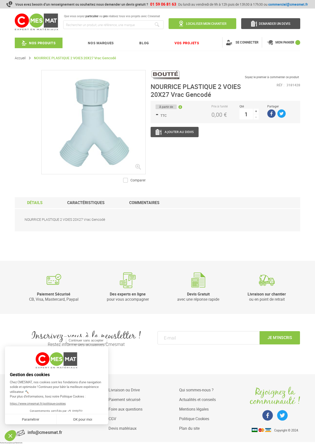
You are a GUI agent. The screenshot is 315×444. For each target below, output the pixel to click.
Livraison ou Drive (124, 390)
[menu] (107, 43)
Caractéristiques (86, 202)
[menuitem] (39, 43)
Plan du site (189, 428)
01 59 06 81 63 (163, 4)
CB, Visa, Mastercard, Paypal (54, 296)
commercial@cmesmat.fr (288, 4)
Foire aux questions (125, 409)
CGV (112, 418)
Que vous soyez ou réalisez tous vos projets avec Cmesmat (111, 16)
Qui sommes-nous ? (196, 390)
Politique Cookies (194, 418)
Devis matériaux (123, 428)
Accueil (20, 58)
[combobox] (113, 24)
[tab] (35, 202)
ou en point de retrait (267, 296)
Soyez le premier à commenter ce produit (272, 77)
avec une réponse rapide (198, 296)
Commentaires (144, 202)
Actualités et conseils (197, 399)
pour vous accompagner (128, 296)
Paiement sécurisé (124, 399)
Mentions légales (194, 409)
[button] (138, 166)
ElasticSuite (18, 443)
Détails (35, 202)
